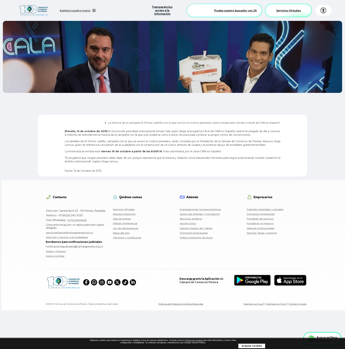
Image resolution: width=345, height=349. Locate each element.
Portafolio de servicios (260, 218)
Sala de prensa (122, 218)
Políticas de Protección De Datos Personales (180, 304)
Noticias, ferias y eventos (262, 232)
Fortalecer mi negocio (260, 223)
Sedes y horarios (56, 251)
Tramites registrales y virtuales (265, 209)
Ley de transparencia (125, 228)
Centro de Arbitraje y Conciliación (200, 214)
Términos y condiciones (127, 237)
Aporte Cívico (188, 223)
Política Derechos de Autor (196, 237)
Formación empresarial (261, 214)
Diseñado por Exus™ (254, 304)
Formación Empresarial (194, 232)
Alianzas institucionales (261, 228)
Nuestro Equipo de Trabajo (196, 228)
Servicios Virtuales (288, 10)
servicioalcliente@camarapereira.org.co (69, 232)
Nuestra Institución (124, 214)
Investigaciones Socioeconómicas (200, 209)
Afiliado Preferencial (125, 223)
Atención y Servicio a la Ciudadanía (67, 237)
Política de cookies (193, 340)
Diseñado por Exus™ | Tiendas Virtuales (286, 304)
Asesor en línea (55, 256)
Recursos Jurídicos (191, 218)
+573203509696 (77, 220)
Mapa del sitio (121, 232)
